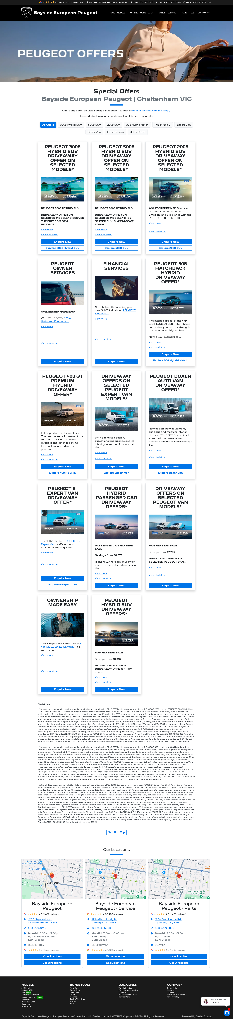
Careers (170, 992)
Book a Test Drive (77, 999)
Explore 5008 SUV (116, 248)
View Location (52, 956)
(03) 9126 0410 (146, 2)
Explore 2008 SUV (170, 248)
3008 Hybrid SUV (28, 997)
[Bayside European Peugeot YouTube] (210, 2)
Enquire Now (62, 241)
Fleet (193, 13)
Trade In (73, 1001)
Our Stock (146, 13)
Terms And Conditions (176, 995)
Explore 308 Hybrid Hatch (170, 360)
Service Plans (124, 997)
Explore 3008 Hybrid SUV (63, 248)
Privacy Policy (173, 997)
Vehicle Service (125, 988)
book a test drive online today (151, 110)
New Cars (74, 988)
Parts (184, 13)
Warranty (123, 992)
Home (112, 13)
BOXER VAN (26, 1006)
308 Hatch (25, 988)
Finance (161, 13)
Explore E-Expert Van (62, 584)
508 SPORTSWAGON (30, 995)
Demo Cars (75, 990)
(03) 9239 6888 (173, 2)
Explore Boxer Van (170, 472)
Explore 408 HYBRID (62, 472)
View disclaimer (49, 234)
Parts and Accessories (128, 990)
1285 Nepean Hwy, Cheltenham (113, 2)
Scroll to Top (116, 832)
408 (23, 993)
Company (203, 13)
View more (47, 229)
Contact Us (172, 988)
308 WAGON (26, 990)
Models (121, 13)
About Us (171, 990)
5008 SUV (25, 1000)
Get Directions (52, 962)
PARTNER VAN (28, 1002)
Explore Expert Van (116, 472)
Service (172, 13)
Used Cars (74, 992)
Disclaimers (44, 704)
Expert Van (26, 1004)
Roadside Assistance (128, 995)
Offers (134, 13)
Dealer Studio (204, 1016)
